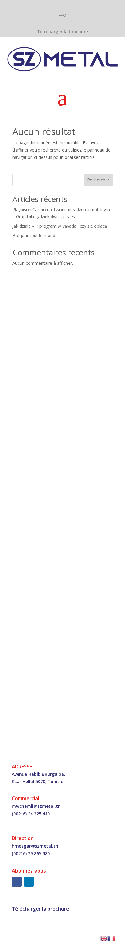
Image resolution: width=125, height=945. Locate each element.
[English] (104, 938)
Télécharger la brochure (62, 31)
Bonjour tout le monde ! (36, 235)
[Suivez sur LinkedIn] (29, 882)
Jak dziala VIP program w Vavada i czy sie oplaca (59, 226)
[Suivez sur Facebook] (17, 882)
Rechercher (98, 180)
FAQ (62, 15)
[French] (111, 938)
